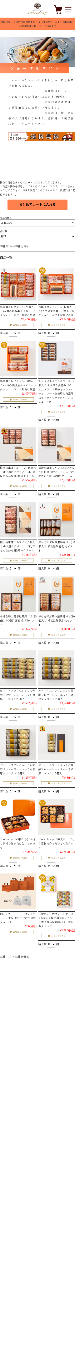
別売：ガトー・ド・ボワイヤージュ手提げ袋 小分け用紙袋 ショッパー (18, 918)
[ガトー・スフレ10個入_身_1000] (18, 742)
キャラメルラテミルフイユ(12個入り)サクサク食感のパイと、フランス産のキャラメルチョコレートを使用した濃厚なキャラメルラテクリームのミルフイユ (56, 391)
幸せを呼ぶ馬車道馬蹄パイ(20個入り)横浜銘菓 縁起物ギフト (18, 620)
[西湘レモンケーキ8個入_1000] (56, 891)
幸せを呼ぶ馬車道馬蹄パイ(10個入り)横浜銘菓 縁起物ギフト (56, 620)
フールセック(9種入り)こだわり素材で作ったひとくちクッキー (18, 843)
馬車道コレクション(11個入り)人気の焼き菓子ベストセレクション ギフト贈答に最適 (18, 385)
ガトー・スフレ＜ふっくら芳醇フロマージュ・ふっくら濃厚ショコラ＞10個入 (17, 769)
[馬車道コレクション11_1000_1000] (18, 358)
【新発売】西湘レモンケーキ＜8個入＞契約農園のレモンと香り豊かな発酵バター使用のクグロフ (56, 920)
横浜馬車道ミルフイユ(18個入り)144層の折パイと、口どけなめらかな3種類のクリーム (18, 472)
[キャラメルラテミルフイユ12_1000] (56, 358)
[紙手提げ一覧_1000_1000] (18, 891)
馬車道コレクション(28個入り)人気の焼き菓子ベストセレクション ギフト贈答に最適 (18, 311)
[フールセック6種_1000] (56, 817)
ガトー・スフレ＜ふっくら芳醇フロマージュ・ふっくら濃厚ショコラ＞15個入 (56, 695)
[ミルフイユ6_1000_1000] (18, 519)
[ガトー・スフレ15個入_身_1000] (56, 668)
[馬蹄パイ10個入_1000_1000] (56, 594)
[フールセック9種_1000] (18, 817)
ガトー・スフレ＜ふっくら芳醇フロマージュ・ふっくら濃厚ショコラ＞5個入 (56, 769)
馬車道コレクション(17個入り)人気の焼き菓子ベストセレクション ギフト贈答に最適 (56, 311)
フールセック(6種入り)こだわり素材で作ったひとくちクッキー (56, 843)
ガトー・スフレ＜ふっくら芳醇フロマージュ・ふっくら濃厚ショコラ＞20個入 (17, 695)
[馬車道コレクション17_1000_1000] (56, 284)
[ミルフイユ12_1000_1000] (56, 445)
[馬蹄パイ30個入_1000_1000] (56, 519)
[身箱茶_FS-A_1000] (56, 742)
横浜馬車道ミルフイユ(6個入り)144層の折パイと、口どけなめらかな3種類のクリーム (17, 546)
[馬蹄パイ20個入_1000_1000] (18, 594)
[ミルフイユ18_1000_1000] (18, 445)
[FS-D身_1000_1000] (18, 668)
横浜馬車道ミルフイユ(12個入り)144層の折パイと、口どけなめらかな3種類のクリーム (56, 472)
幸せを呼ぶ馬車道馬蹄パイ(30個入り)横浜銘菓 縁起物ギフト (56, 546)
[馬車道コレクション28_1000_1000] (18, 284)
